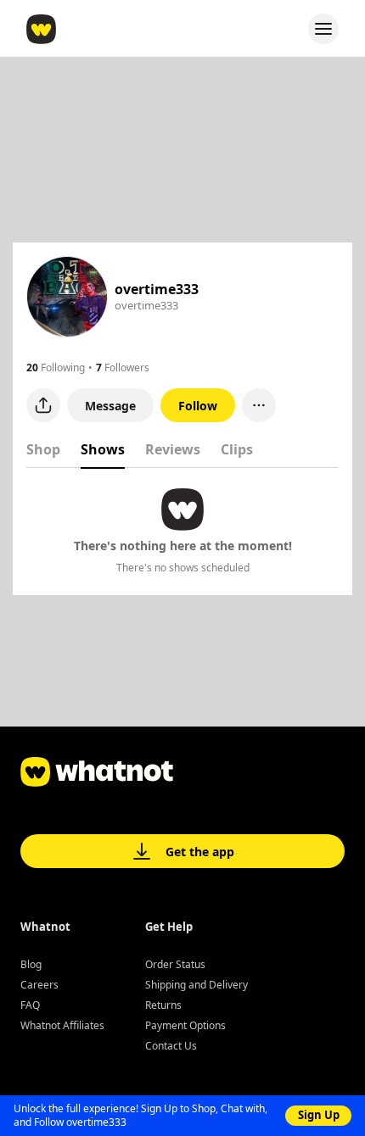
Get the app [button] (200, 852)
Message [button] (110, 406)
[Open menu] (323, 29)
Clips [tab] (237, 449)
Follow (197, 406)
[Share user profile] (43, 405)
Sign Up (319, 1114)
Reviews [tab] (172, 449)
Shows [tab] (103, 449)
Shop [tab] (43, 449)
